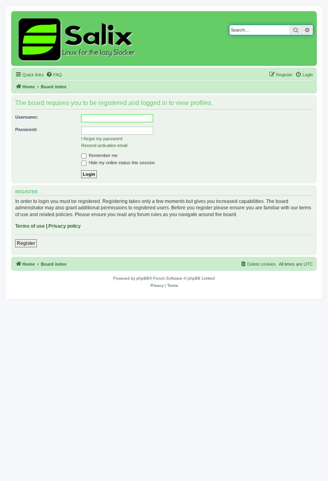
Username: (26, 117)
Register (26, 243)
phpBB (142, 278)
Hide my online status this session (121, 162)
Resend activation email (104, 145)
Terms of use (30, 226)
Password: (26, 129)
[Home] (77, 38)
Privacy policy (64, 226)
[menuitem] (54, 75)
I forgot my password (101, 138)
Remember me (103, 155)
